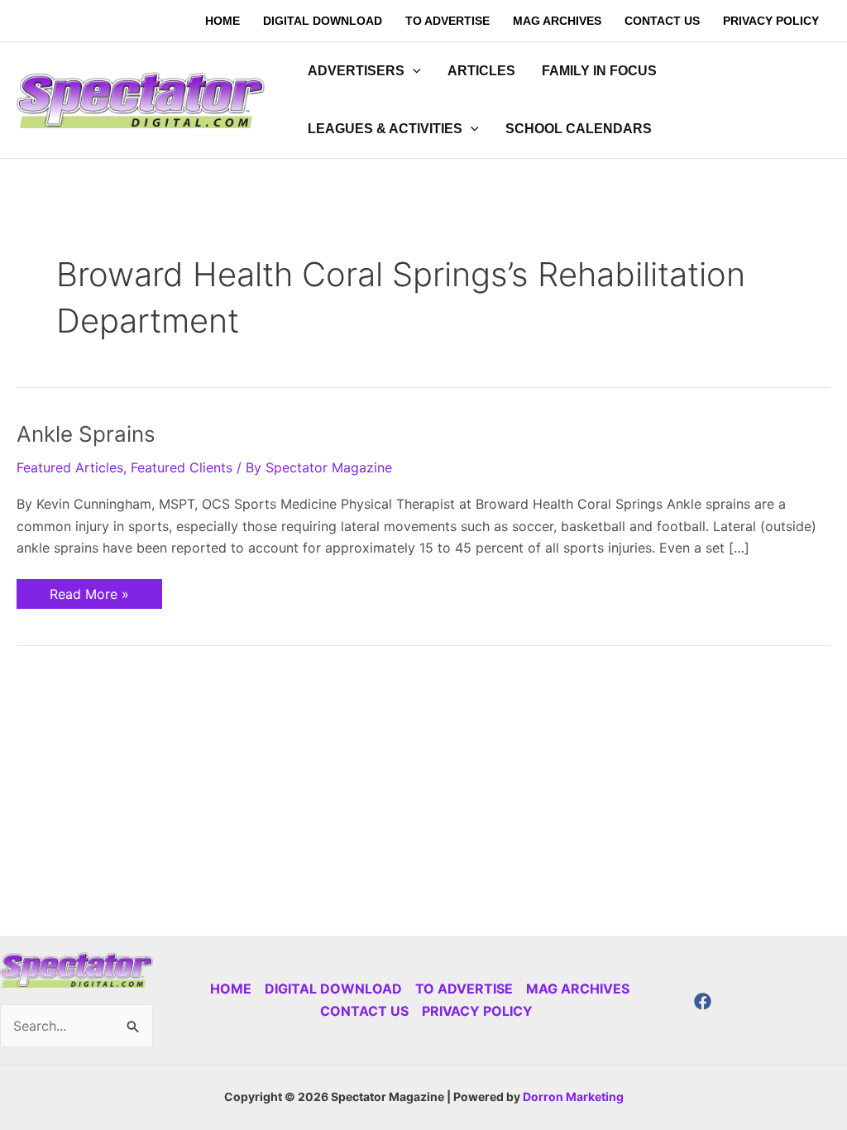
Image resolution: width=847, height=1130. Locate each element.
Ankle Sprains (86, 434)
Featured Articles (70, 467)
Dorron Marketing (573, 1096)
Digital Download (333, 988)
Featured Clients (181, 467)
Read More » (89, 590)
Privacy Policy (477, 1011)
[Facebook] (702, 1001)
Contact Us (364, 1011)
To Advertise (464, 988)
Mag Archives (577, 988)
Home (230, 988)
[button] (412, 71)
